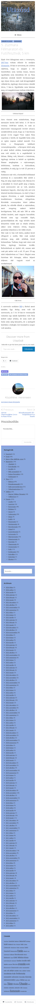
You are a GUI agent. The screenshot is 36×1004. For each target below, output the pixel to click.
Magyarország (13, 537)
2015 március (10, 900)
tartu (26, 980)
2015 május (9, 896)
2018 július (9, 803)
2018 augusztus (11, 800)
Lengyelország (13, 532)
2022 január (10, 703)
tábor (5, 984)
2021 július (9, 718)
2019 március (10, 783)
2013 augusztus (11, 921)
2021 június (9, 720)
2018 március (10, 813)
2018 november (11, 793)
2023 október (10, 653)
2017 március (10, 843)
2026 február (10, 597)
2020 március (10, 755)
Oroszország (12, 547)
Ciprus (10, 512)
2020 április (10, 753)
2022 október (10, 680)
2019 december (11, 763)
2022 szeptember (11, 683)
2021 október (10, 710)
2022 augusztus (11, 685)
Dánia (10, 517)
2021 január (10, 730)
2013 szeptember (11, 918)
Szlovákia (11, 554)
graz (28, 951)
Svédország (12, 552)
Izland (10, 529)
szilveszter (15, 977)
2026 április (10, 592)
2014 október (10, 908)
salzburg (24, 970)
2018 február (10, 815)
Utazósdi (18, 12)
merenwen (17, 41)
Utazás (8, 499)
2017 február (10, 845)
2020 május (9, 750)
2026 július (9, 587)
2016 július (9, 863)
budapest (10, 944)
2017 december (11, 820)
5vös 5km (6, 941)
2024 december (11, 627)
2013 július (9, 923)
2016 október (10, 855)
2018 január (10, 818)
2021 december (11, 705)
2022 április (10, 695)
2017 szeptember (11, 828)
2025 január (10, 625)
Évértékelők (12, 467)
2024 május (9, 640)
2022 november (11, 678)
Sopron (28, 970)
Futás (5, 371)
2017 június (9, 835)
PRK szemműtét (13, 472)
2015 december (11, 881)
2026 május (9, 590)
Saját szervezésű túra (15, 487)
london (19, 960)
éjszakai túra (23, 991)
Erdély (10, 519)
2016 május (9, 868)
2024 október (10, 630)
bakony (16, 941)
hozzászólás (27, 442)
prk (8, 970)
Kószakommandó (14, 484)
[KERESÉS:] (18, 571)
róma (20, 970)
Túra (7, 479)
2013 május (9, 926)
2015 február (10, 903)
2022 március (10, 698)
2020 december (11, 733)
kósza (26, 957)
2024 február (10, 647)
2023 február (10, 670)
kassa (12, 957)
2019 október (10, 768)
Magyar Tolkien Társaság (16, 494)
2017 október (10, 825)
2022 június (9, 690)
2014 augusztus (11, 911)
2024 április (10, 642)
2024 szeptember (11, 632)
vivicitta (6, 987)
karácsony (7, 957)
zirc (21, 987)
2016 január (10, 878)
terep (29, 980)
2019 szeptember (11, 770)
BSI (20, 306)
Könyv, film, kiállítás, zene (14, 459)
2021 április (10, 725)
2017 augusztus (11, 830)
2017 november (11, 823)
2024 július (9, 635)
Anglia (10, 502)
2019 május (9, 778)
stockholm (8, 973)
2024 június (9, 637)
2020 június (9, 748)
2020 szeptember (11, 740)
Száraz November (14, 474)
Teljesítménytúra (14, 489)
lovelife (10, 469)
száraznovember (9, 980)
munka (6, 964)
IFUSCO (25, 954)
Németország (12, 539)
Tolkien (8, 492)
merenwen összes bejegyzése (10, 402)
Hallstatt (12, 954)
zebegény (17, 987)
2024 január (10, 650)
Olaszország (12, 544)
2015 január (10, 906)
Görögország (12, 524)
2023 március (10, 668)
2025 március (10, 620)
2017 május (9, 838)
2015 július (9, 891)
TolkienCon (12, 497)
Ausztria (11, 504)
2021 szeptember (11, 713)
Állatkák (11, 464)
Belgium (11, 509)
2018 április (10, 810)
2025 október (10, 605)
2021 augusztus (11, 715)
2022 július (9, 688)
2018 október (10, 795)
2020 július (9, 745)
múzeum (10, 964)
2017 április (10, 840)
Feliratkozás (29, 349)
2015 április (10, 898)
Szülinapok (12, 477)
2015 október (10, 883)
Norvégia (11, 542)
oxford (20, 967)
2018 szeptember (11, 798)
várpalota (11, 987)
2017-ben (4, 62)
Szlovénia (11, 557)
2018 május (9, 808)
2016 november (11, 853)
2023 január (10, 673)
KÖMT (15, 957)
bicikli (6, 944)
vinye (29, 984)
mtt (28, 960)
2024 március (10, 645)
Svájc (10, 549)
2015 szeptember (11, 885)
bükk (22, 944)
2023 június (9, 660)
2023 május (9, 662)
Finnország (12, 522)
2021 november (11, 708)
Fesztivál (9, 454)
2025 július (9, 612)
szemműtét (7, 977)
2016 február (10, 875)
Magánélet (9, 462)
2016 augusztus (11, 860)
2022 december (11, 675)
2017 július (9, 833)
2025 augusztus (11, 610)
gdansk (25, 951)
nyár (28, 964)
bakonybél (22, 941)
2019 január (10, 788)
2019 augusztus (11, 773)
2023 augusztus (11, 657)
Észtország (12, 507)
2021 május (9, 723)
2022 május (9, 693)
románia (16, 970)
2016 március (10, 873)
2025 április (10, 617)
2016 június (9, 865)
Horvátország (12, 527)
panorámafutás (26, 967)
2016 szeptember (11, 858)
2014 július (9, 913)
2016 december (11, 850)
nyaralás (22, 963)
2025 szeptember (11, 607)
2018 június (9, 805)
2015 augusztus (11, 888)
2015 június (9, 893)
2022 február (10, 700)
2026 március (10, 595)
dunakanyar (13, 947)
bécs (14, 944)
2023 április (10, 665)
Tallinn (22, 980)
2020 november (11, 735)
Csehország (12, 514)
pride (5, 970)
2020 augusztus (11, 743)
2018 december (11, 790)
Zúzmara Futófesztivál (19, 374)
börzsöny (18, 944)
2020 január (10, 760)
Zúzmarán (5, 65)
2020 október (10, 738)
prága (12, 970)
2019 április (10, 780)
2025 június (9, 615)
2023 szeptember (11, 655)
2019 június (9, 775)
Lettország (12, 534)
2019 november (11, 765)
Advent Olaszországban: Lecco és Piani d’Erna (9, 412)
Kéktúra (11, 482)
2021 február (10, 728)
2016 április (10, 870)
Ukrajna (10, 559)
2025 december (11, 602)
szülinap (18, 980)
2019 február (10, 785)
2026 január (10, 600)
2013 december (11, 916)
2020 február (10, 758)
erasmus (22, 947)
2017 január (10, 848)
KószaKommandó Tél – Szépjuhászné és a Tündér (27, 412)
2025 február (10, 622)
